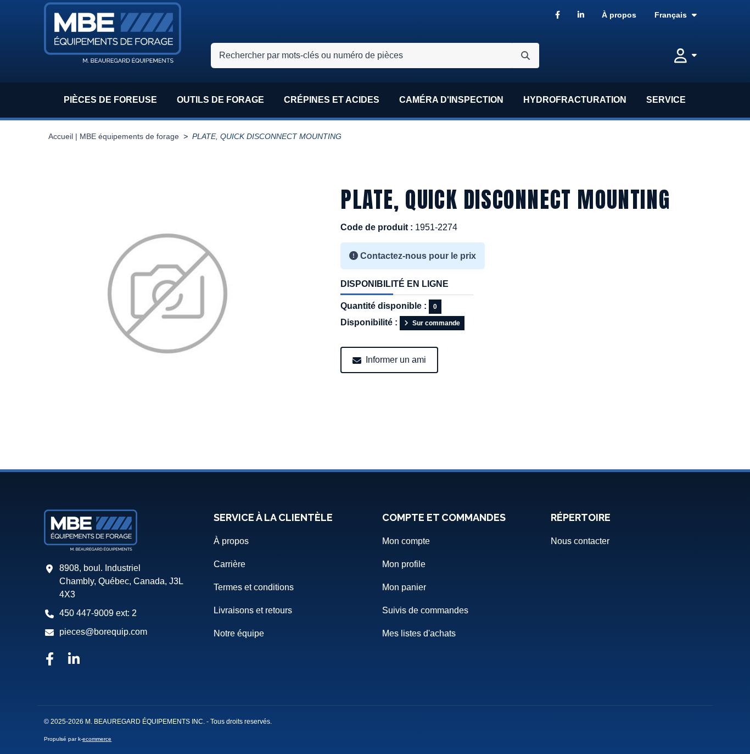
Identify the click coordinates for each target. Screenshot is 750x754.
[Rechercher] (525, 55)
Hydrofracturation (574, 99)
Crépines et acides (331, 99)
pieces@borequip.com (103, 631)
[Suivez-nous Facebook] (49, 660)
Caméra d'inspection (451, 99)
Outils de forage (220, 99)
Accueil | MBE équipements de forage (113, 136)
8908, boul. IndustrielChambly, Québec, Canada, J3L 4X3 (121, 581)
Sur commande (436, 323)
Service (666, 99)
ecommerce (96, 739)
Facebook (557, 15)
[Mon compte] (685, 55)
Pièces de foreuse (110, 99)
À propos (619, 14)
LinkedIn (581, 15)
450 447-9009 (86, 613)
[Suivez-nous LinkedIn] (74, 660)
